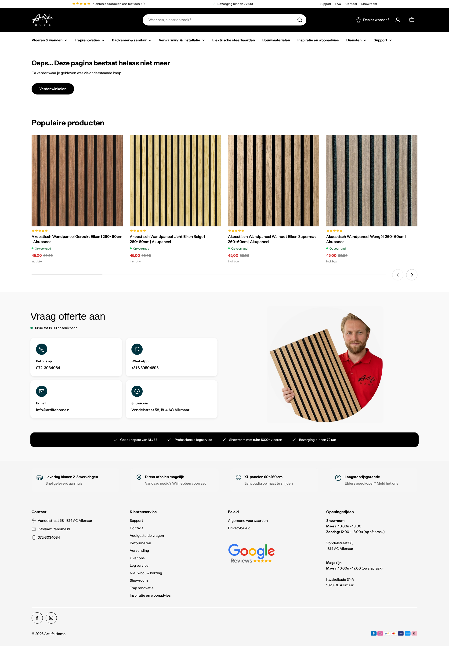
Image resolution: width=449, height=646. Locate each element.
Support (325, 3)
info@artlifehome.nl (54, 529)
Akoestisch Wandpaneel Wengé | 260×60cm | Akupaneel (366, 239)
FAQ (338, 3)
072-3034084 (49, 537)
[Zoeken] (300, 20)
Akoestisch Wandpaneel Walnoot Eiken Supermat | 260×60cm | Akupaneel (273, 239)
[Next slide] (411, 274)
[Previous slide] (397, 274)
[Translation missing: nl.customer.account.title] (398, 20)
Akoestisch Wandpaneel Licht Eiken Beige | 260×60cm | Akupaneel (167, 239)
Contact (351, 3)
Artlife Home (54, 633)
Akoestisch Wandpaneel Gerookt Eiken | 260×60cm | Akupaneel (77, 239)
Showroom (369, 3)
